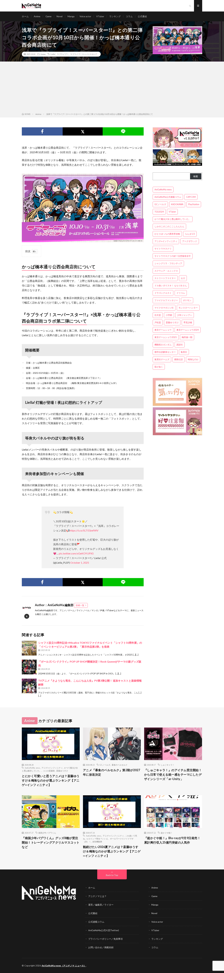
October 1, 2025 (79, 562)
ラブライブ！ (63, 54)
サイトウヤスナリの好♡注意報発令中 (172, 256)
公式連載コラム (96, 921)
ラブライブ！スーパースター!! (83, 54)
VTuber (100, 16)
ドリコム (180, 293)
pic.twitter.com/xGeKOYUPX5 (76, 553)
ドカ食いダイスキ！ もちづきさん (170, 285)
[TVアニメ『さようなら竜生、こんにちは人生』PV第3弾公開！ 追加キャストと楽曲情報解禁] (29, 686)
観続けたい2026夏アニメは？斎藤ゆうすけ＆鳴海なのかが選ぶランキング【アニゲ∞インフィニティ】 (112, 851)
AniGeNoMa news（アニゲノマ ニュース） (64, 965)
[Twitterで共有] (83, 131)
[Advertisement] (112, 88)
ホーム (25, 16)
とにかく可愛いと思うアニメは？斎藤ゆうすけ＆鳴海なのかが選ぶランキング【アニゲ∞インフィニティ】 (51, 780)
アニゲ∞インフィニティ (165, 241)
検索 (195, 176)
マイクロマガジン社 (164, 307)
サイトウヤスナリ (163, 248)
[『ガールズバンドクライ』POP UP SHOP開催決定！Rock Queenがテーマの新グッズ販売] (29, 667)
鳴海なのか (193, 359)
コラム (129, 16)
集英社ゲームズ (161, 359)
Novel (59, 16)
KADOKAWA (177, 204)
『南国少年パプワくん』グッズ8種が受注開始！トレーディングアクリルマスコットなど (51, 842)
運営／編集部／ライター (100, 904)
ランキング (115, 16)
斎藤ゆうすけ (172, 322)
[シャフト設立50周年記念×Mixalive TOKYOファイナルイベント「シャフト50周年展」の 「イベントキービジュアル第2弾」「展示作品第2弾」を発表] (29, 648)
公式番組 (142, 16)
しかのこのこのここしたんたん (169, 226)
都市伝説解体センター (165, 352)
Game (48, 16)
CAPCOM (191, 197)
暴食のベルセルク (119, 765)
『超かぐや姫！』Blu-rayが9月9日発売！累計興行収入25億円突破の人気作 (172, 840)
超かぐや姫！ (167, 833)
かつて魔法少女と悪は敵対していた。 (172, 219)
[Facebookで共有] (42, 131)
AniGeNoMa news (163, 189)
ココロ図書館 (49, 771)
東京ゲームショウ (163, 329)
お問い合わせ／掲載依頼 (100, 947)
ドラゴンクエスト (163, 293)
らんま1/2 (190, 234)
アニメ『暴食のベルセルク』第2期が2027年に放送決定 (111, 772)
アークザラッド (189, 241)
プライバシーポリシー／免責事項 (105, 938)
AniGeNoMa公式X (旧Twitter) (103, 930)
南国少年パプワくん (47, 833)
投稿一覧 (80, 605)
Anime (37, 16)
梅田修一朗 (187, 337)
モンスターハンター (188, 307)
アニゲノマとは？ (97, 896)
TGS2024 (159, 211)
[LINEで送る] (123, 131)
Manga (71, 16)
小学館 (169, 315)
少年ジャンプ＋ (184, 315)
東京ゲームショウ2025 (165, 337)
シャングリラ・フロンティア (168, 263)
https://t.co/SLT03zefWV (84, 530)
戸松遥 (157, 322)
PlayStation (193, 204)
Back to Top (112, 875)
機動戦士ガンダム (163, 344)
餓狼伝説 (178, 359)
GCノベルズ (160, 204)
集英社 (184, 352)
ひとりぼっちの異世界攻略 (167, 234)
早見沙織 (187, 322)
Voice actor (85, 16)
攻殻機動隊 (97, 842)
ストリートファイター (165, 278)
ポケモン (187, 300)
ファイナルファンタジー (166, 300)
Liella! (53, 54)
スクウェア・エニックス (166, 270)
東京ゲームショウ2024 (187, 329)
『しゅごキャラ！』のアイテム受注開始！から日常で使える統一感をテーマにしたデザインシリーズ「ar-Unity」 (173, 774)
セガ (183, 278)
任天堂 (157, 315)
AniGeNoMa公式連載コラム (167, 197)
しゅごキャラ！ (167, 765)
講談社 (179, 344)
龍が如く (158, 366)
